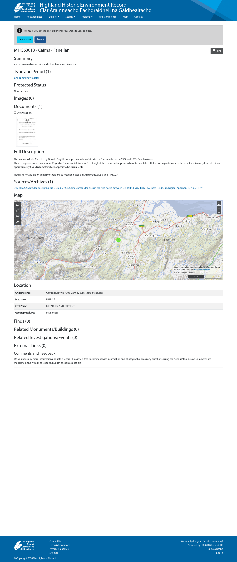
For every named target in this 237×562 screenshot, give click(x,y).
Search (69, 17)
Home (17, 17)
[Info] (17, 216)
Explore (53, 17)
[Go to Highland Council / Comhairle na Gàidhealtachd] (24, 6)
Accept (40, 39)
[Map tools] (17, 222)
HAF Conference (107, 17)
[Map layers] (17, 205)
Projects (86, 17)
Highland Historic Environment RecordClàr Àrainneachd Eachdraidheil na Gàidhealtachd (96, 8)
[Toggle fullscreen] (219, 203)
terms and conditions (202, 270)
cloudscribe (217, 549)
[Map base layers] (17, 211)
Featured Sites (34, 17)
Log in (219, 553)
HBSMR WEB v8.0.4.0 (212, 545)
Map (125, 17)
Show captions (24, 113)
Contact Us (55, 541)
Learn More (25, 39)
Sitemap (53, 553)
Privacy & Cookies (59, 549)
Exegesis (197, 541)
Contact (138, 17)
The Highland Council (44, 558)
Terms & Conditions (59, 545)
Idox (209, 541)
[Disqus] (118, 410)
